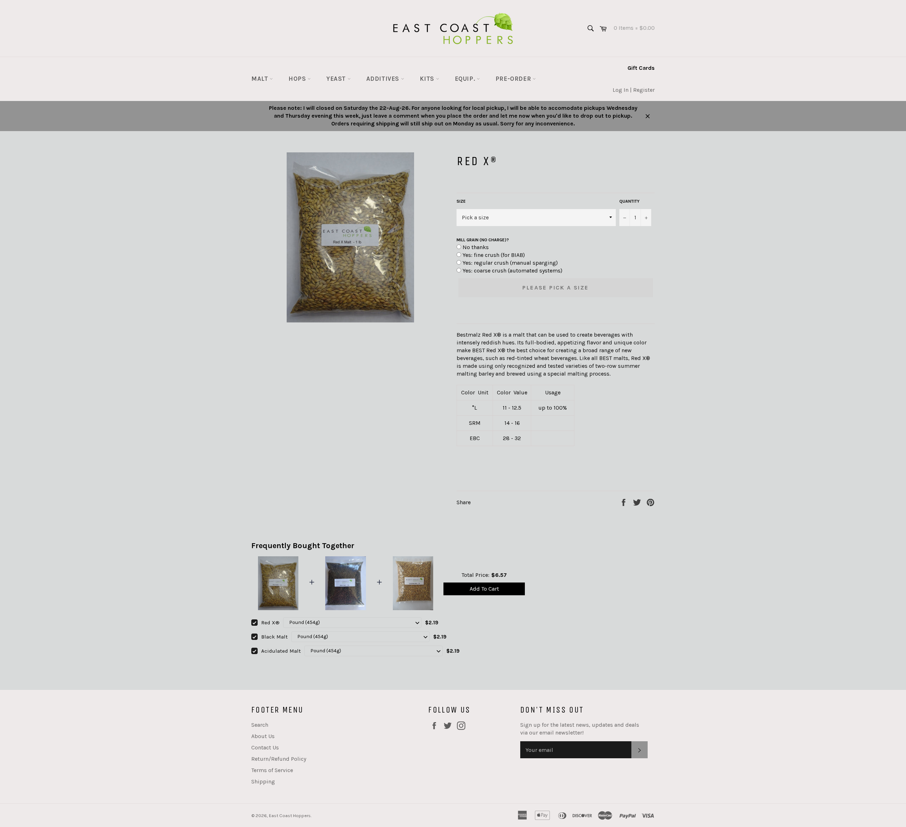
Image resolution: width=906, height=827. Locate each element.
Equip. (466, 78)
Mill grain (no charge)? (483, 239)
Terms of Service (272, 770)
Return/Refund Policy (278, 758)
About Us (263, 736)
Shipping (263, 781)
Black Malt (274, 637)
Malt (260, 78)
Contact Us (265, 747)
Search (259, 724)
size (461, 201)
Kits (428, 78)
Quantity (629, 201)
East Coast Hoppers (290, 815)
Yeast (337, 78)
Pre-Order (514, 78)
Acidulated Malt (281, 651)
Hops (298, 78)
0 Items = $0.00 (631, 27)
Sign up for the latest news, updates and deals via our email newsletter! (579, 728)
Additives (383, 78)
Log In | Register (634, 89)
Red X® (270, 622)
